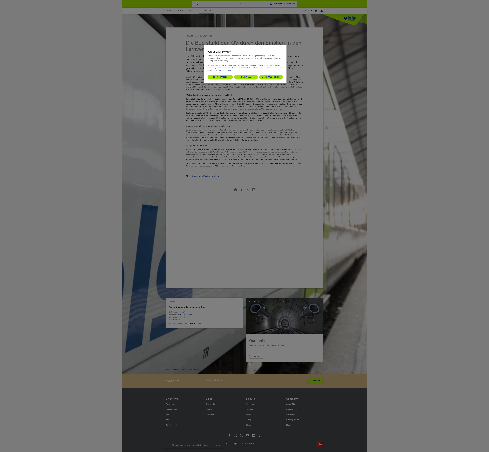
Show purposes (220, 77)
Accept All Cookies (271, 77)
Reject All (246, 77)
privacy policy (225, 70)
